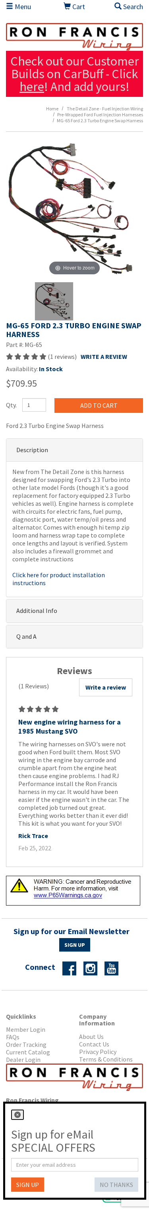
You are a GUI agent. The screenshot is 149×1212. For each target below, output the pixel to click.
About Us (91, 1037)
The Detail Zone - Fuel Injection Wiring (105, 109)
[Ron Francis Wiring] (74, 36)
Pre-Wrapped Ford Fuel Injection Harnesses (100, 115)
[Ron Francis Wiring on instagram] (93, 967)
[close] (17, 1115)
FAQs (12, 1037)
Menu (22, 6)
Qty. (11, 405)
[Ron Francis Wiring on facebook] (72, 967)
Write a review (105, 687)
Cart (78, 6)
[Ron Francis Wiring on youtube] (114, 967)
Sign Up (74, 944)
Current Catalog (28, 1052)
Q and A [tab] (26, 636)
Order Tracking (26, 1044)
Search (132, 6)
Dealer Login (23, 1060)
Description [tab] (32, 450)
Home (52, 109)
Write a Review (104, 356)
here (31, 86)
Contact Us (94, 1044)
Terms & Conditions (106, 1059)
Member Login (25, 1029)
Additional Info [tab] (36, 611)
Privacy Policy (97, 1052)
